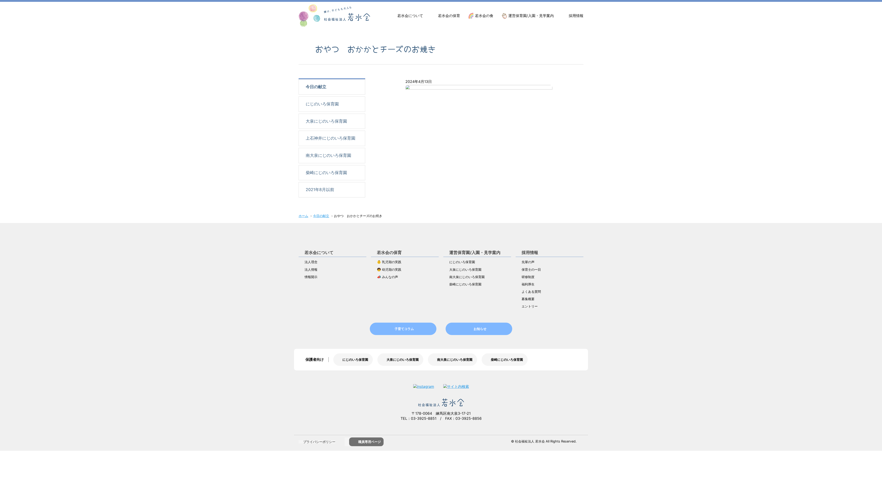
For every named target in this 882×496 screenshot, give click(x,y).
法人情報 (311, 269)
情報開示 (311, 277)
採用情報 (576, 15)
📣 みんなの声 (387, 277)
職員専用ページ (369, 442)
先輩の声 (528, 262)
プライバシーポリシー (319, 442)
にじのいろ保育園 (322, 103)
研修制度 (528, 277)
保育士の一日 (531, 269)
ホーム (303, 216)
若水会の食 (484, 15)
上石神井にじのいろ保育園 (330, 138)
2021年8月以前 (320, 189)
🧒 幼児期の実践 (389, 269)
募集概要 (528, 299)
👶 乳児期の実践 (389, 262)
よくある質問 (531, 291)
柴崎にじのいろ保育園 (326, 172)
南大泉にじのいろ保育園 (328, 155)
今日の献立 (316, 86)
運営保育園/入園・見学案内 (531, 15)
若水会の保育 (449, 15)
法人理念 (311, 262)
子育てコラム (404, 329)
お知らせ (480, 329)
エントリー (530, 306)
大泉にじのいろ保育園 (326, 121)
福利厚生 (528, 284)
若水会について (410, 15)
